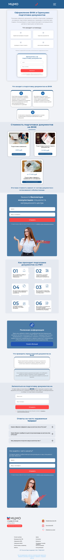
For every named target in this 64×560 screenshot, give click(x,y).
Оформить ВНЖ (18, 543)
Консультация (39, 547)
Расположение (40, 545)
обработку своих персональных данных (45, 474)
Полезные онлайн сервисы (40, 544)
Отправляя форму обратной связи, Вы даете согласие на (32, 74)
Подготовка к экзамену (20, 545)
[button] (19, 154)
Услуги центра (18, 537)
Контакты (38, 539)
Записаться (32, 70)
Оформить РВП (18, 541)
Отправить (32, 220)
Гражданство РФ (18, 539)
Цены (37, 537)
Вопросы (38, 541)
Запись (16, 547)
